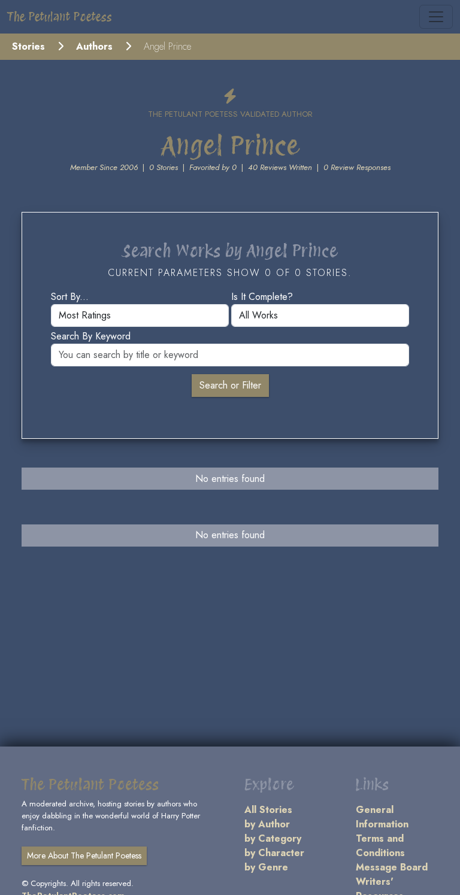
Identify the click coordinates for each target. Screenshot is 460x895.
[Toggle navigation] (436, 17)
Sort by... (70, 297)
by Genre (266, 867)
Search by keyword (91, 336)
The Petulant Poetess (59, 17)
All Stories (268, 810)
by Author (267, 824)
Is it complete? (262, 297)
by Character (274, 853)
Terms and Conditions (380, 846)
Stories (28, 46)
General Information (382, 817)
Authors (94, 46)
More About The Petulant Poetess (84, 855)
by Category (272, 838)
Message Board (392, 867)
